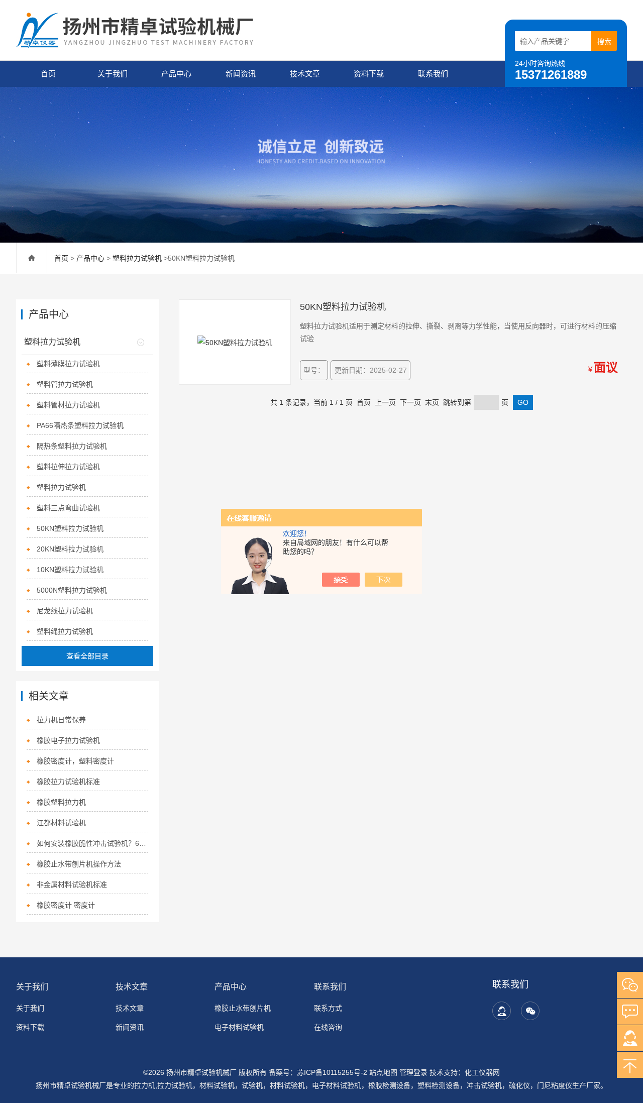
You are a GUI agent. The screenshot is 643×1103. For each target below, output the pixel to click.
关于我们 (112, 73)
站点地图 (383, 1072)
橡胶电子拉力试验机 (68, 740)
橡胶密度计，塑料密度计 (75, 761)
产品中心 (176, 73)
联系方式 (328, 1008)
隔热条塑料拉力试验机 (72, 446)
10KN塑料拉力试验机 (70, 570)
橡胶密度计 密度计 (66, 905)
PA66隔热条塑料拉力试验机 (80, 425)
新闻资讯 (241, 73)
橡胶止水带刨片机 (243, 1008)
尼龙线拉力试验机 (65, 611)
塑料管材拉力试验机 (68, 405)
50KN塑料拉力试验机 (70, 528)
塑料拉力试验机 (137, 258)
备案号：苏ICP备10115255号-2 (318, 1072)
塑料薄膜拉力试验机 (68, 364)
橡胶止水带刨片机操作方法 (79, 864)
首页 (48, 73)
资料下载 (369, 73)
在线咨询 (328, 1027)
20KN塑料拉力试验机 (70, 549)
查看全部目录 (87, 656)
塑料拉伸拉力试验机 (68, 467)
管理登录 (413, 1072)
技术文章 (305, 73)
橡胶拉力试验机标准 (68, 782)
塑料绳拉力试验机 (65, 631)
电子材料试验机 (239, 1027)
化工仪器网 (482, 1072)
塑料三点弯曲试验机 (68, 508)
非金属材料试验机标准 (72, 884)
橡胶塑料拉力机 (61, 802)
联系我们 (433, 73)
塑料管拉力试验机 (65, 384)
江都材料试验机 (61, 823)
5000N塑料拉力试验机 (72, 590)
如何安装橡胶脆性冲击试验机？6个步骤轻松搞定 (92, 843)
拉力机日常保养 (61, 720)
